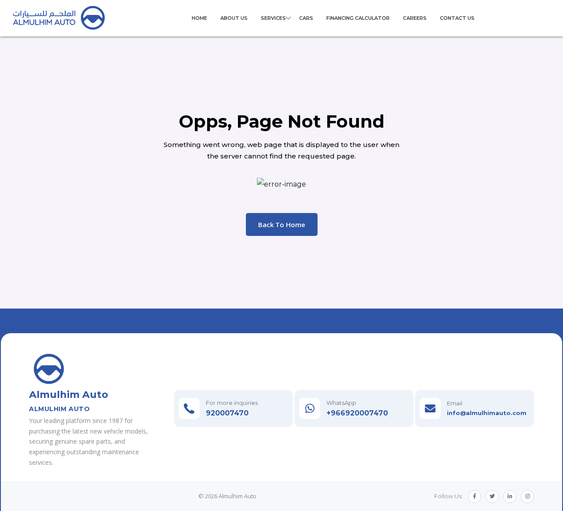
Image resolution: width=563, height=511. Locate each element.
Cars (306, 18)
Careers (415, 18)
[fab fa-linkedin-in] (509, 496)
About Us (234, 18)
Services (273, 18)
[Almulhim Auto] (58, 17)
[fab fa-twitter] (492, 496)
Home (199, 18)
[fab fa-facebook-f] (474, 496)
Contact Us (457, 18)
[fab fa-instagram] (527, 496)
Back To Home (281, 224)
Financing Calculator (358, 18)
